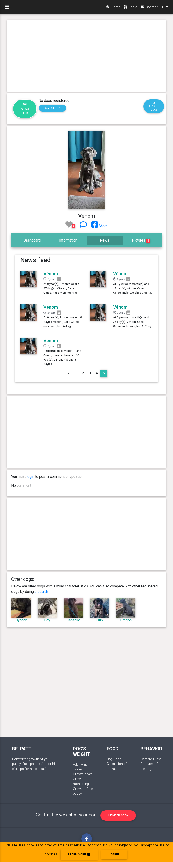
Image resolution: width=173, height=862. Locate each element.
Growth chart (82, 774)
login (30, 476)
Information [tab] (68, 240)
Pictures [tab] (140, 240)
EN (162, 7)
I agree (114, 854)
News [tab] (104, 240)
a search (41, 591)
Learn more (77, 854)
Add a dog (53, 108)
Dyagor (21, 620)
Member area (118, 815)
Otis (99, 620)
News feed (25, 111)
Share (103, 226)
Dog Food (114, 759)
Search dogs (153, 108)
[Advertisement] (86, 55)
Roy (47, 620)
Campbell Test (151, 759)
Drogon (126, 620)
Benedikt (73, 620)
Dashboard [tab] (32, 240)
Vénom (50, 273)
